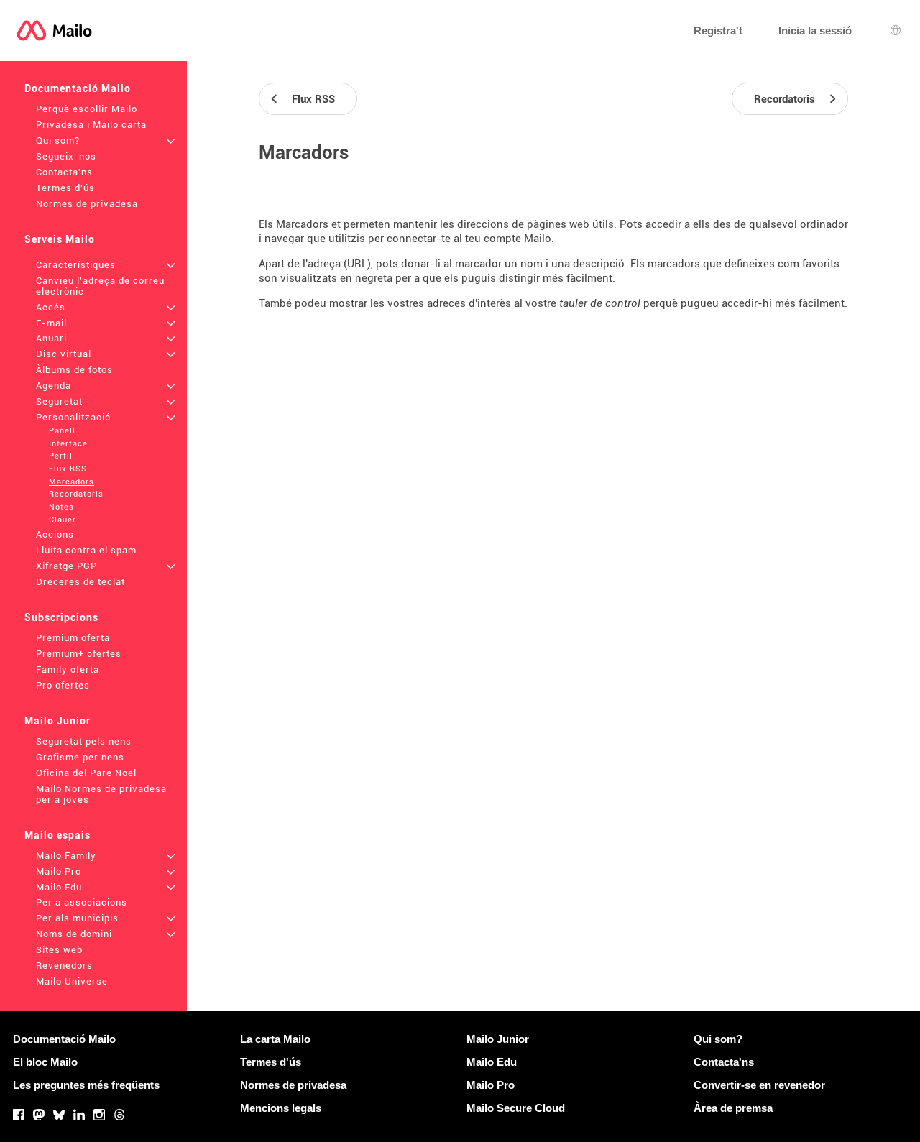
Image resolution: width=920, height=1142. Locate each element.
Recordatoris (76, 494)
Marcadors (71, 482)
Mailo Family (66, 855)
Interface (68, 443)
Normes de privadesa (87, 203)
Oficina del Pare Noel (86, 773)
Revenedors (64, 965)
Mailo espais (57, 835)
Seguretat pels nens (84, 741)
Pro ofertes (63, 685)
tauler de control (599, 303)
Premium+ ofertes (78, 653)
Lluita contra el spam (86, 550)
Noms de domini (74, 934)
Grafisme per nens (80, 757)
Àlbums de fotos (74, 369)
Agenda (53, 385)
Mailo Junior (57, 721)
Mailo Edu (59, 887)
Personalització (73, 417)
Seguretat (59, 401)
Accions (55, 534)
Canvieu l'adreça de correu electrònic (100, 286)
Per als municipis (77, 918)
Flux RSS (68, 469)
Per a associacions (81, 902)
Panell (62, 431)
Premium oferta (73, 637)
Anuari (51, 338)
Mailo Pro (58, 871)
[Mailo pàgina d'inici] (54, 30)
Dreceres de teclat (80, 581)
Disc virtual (63, 354)
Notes (61, 507)
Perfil (61, 456)
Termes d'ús (65, 188)
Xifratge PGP (66, 566)
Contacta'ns (64, 172)
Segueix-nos (66, 156)
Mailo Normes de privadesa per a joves (101, 794)
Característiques (76, 264)
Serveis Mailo (59, 239)
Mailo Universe (72, 981)
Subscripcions (61, 617)
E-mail (51, 323)
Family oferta (67, 669)
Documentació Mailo (77, 88)
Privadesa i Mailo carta (91, 124)
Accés (50, 307)
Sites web (59, 949)
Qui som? (58, 140)
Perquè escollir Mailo (86, 108)
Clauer (62, 520)
